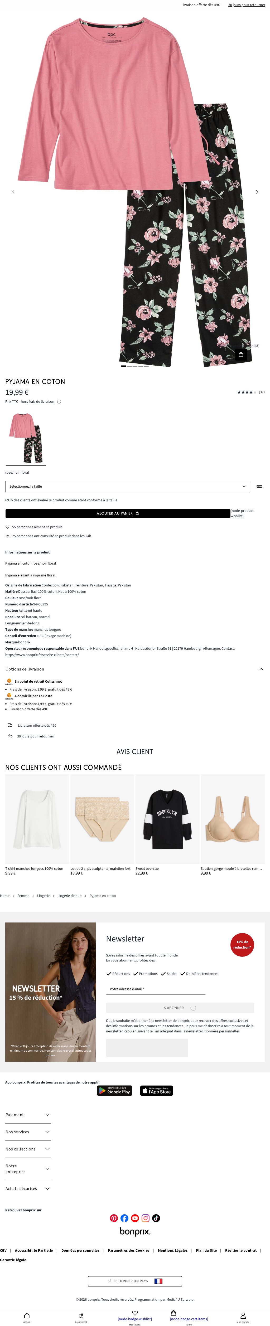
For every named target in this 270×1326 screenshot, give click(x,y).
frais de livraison (41, 401)
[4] (140, 366)
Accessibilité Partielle (34, 1250)
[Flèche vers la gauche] (13, 192)
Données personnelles (222, 1031)
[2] (129, 366)
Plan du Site (206, 1250)
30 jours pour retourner (246, 5)
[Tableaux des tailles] (259, 486)
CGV (3, 1250)
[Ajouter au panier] (241, 355)
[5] (146, 366)
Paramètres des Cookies (129, 1250)
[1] (123, 366)
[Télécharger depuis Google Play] (114, 1090)
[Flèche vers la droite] (257, 192)
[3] (135, 366)
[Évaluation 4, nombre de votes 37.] (247, 392)
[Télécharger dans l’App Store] (156, 1090)
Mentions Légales (173, 1250)
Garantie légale (13, 1260)
